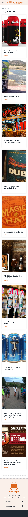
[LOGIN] (25, 2)
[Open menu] (3, 2)
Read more (6, 55)
